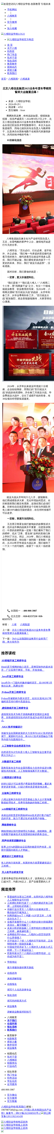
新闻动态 (12, 67)
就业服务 (12, 1048)
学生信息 (12, 1081)
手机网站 (12, 9)
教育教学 (12, 64)
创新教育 (12, 1038)
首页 (3, 79)
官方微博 (12, 22)
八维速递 (25, 79)
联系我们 (12, 73)
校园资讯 (12, 1063)
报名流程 (12, 60)
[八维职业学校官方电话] (20, 39)
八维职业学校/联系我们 (13, 1106)
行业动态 (12, 1066)
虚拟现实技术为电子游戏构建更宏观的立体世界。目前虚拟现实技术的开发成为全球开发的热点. (26, 717)
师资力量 (12, 70)
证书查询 (12, 1084)
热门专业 (12, 54)
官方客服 (12, 1101)
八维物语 (12, 1060)
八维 (14, 624)
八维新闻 (13, 79)
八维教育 (12, 16)
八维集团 (25, 624)
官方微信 (12, 1095)
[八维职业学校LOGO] (13, 34)
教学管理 (12, 1045)
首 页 (10, 45)
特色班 (10, 51)
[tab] (27, 660)
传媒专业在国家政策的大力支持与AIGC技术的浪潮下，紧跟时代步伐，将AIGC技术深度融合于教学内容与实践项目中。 (27, 736)
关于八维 (12, 48)
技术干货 (12, 57)
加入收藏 (12, 28)
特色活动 (12, 1078)
